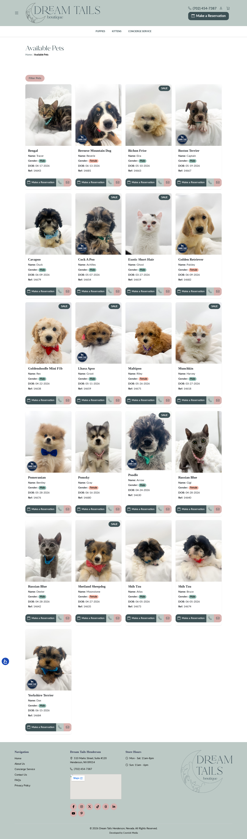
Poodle (133, 475)
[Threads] (105, 806)
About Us (20, 763)
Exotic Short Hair (141, 259)
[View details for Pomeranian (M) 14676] (48, 441)
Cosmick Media (130, 833)
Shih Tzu (134, 586)
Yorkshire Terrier (41, 695)
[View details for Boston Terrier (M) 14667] (199, 115)
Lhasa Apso (86, 368)
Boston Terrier (188, 150)
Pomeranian (37, 477)
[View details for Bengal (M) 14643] (48, 115)
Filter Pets (35, 78)
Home (28, 55)
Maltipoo (134, 368)
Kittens (116, 31)
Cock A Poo (86, 259)
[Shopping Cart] (228, 8)
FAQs (18, 780)
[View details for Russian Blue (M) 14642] (48, 550)
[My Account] (220, 8)
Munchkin (185, 368)
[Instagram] (81, 806)
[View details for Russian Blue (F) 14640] (199, 441)
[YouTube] (73, 813)
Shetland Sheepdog (92, 586)
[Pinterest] (81, 813)
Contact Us (21, 774)
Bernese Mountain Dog (94, 150)
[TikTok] (97, 806)
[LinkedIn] (113, 806)
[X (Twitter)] (89, 806)
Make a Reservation (211, 16)
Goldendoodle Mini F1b (45, 368)
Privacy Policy (22, 785)
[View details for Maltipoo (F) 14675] (149, 333)
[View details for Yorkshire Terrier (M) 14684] (48, 659)
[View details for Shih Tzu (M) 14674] (199, 550)
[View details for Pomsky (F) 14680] (98, 441)
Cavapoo (34, 259)
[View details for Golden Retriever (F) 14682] (199, 224)
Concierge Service (139, 31)
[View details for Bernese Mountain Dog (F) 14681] (98, 115)
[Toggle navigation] (17, 13)
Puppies (100, 31)
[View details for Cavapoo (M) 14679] (48, 224)
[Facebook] (73, 806)
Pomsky (84, 477)
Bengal (33, 150)
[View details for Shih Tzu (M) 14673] (149, 550)
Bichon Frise (137, 150)
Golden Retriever (190, 259)
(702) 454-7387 (83, 769)
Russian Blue (187, 477)
